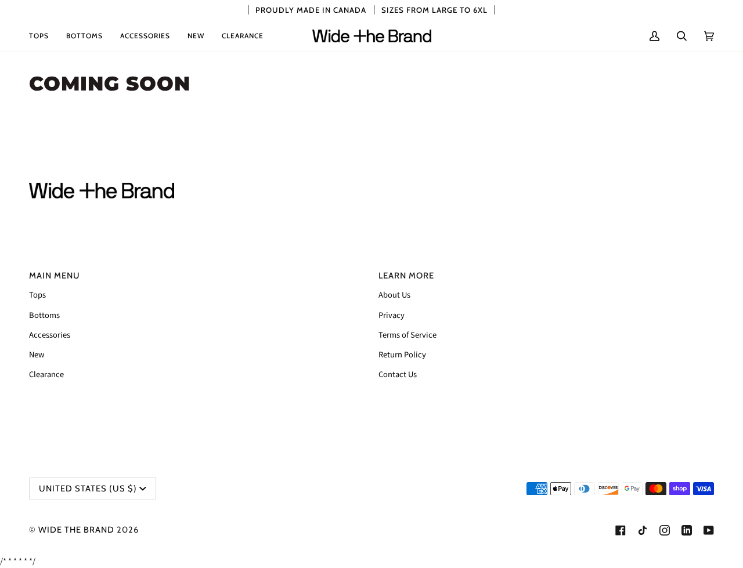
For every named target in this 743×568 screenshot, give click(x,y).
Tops (37, 295)
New (36, 355)
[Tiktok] (642, 530)
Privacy (391, 315)
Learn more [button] (406, 275)
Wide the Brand (76, 529)
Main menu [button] (54, 275)
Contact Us (397, 374)
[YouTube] (709, 530)
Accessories (49, 335)
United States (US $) (88, 488)
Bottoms (44, 315)
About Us (394, 295)
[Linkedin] (686, 530)
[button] (43, 36)
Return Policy (402, 355)
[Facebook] (620, 530)
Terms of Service (407, 335)
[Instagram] (664, 530)
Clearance (46, 374)
